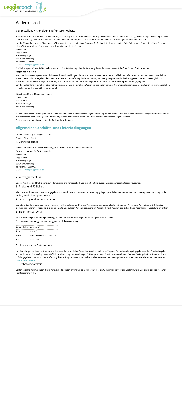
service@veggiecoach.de (33, 64)
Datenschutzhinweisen (26, 260)
